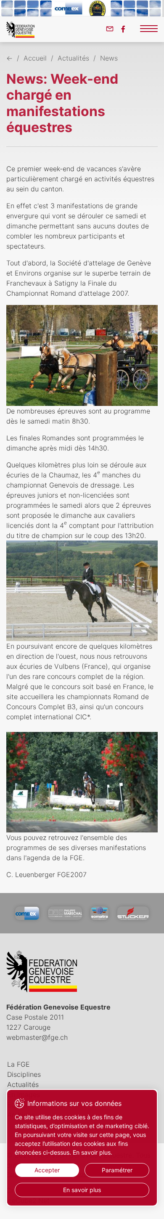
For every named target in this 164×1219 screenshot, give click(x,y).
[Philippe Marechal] (65, 913)
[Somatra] (99, 913)
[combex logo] (27, 913)
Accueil (35, 58)
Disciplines (24, 1074)
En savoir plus (82, 1189)
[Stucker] (133, 913)
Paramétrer (117, 1170)
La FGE (18, 1064)
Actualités (73, 58)
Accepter (47, 1170)
